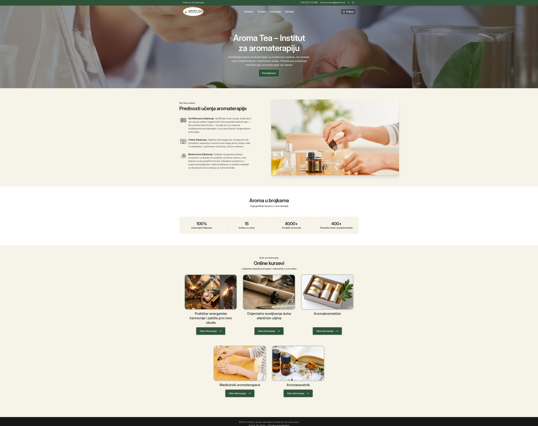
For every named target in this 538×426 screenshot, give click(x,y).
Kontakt (289, 11)
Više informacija (208, 331)
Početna (248, 11)
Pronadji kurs (269, 73)
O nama (262, 11)
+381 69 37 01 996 (309, 2)
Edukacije (275, 11)
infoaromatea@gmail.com (332, 2)
